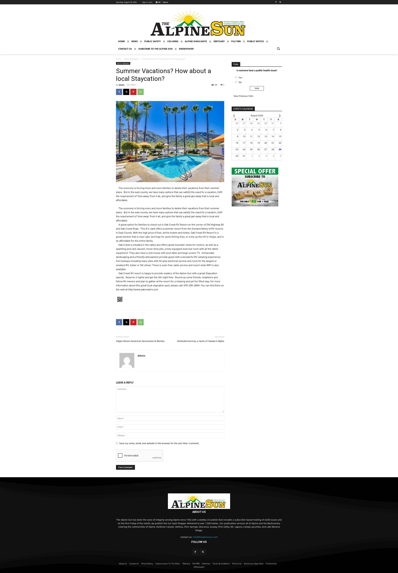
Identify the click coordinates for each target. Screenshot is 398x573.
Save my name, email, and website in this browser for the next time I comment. (159, 443)
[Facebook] (276, 2)
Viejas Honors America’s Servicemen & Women (140, 341)
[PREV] (235, 115)
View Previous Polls (243, 96)
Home (118, 59)
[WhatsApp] (140, 92)
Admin (121, 85)
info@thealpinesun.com (205, 537)
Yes (240, 77)
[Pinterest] (133, 92)
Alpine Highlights (131, 59)
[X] (280, 2)
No (240, 82)
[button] (278, 48)
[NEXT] (279, 115)
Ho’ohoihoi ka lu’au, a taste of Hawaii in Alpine (200, 341)
